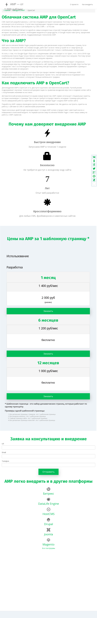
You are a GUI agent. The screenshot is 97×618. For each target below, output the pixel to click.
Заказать (48, 311)
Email (4, 452)
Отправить (48, 471)
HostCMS (49, 514)
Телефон (5, 461)
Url (3, 444)
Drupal (48, 524)
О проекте (74, 4)
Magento (48, 544)
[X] (94, 171)
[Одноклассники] (94, 166)
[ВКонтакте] (94, 162)
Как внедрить (87, 4)
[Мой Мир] (94, 175)
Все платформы (48, 548)
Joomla (48, 534)
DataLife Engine (48, 504)
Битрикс (48, 493)
